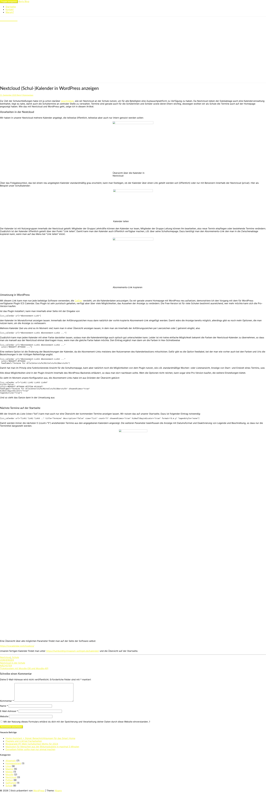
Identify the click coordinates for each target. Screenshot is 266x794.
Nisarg (58, 790)
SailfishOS (11, 782)
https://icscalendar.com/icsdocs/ (17, 646)
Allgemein (11, 760)
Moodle (9, 774)
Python (9, 780)
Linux (8, 766)
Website (4, 716)
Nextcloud (5, 657)
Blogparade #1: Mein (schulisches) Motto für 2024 (32, 743)
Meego (9, 771)
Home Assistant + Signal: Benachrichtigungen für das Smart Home (40, 738)
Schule (15, 657)
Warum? (10, 12)
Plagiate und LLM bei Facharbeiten (24, 741)
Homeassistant (13, 763)
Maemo (9, 769)
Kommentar (7, 700)
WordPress (38, 790)
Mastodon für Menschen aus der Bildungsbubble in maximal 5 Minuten (42, 746)
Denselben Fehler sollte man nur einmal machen (30, 749)
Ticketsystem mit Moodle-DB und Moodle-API (24, 667)
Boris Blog (24, 1)
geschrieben (67, 101)
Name (4, 705)
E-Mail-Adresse (9, 711)
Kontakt (10, 9)
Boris (19, 95)
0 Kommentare (27, 95)
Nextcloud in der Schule (12, 661)
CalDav (78, 300)
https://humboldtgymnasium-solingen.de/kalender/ (72, 651)
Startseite (11, 6)
